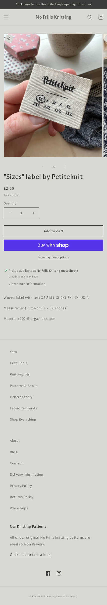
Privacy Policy (21, 485)
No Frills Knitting (47, 596)
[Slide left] (42, 166)
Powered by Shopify (67, 596)
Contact (16, 463)
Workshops (19, 508)
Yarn (13, 351)
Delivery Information (26, 474)
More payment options (53, 257)
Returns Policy (21, 497)
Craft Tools (19, 363)
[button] (6, 17)
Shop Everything (23, 419)
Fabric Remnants (23, 408)
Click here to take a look (30, 554)
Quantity (10, 203)
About (15, 440)
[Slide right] (64, 166)
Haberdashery (21, 397)
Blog (13, 452)
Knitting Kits (20, 374)
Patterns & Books (24, 385)
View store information (27, 283)
